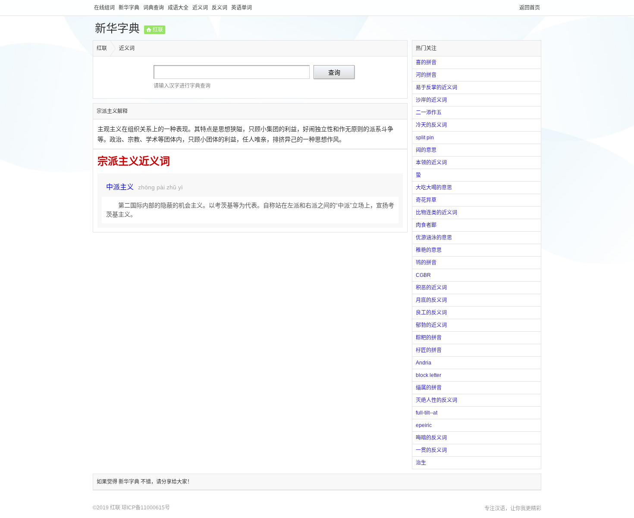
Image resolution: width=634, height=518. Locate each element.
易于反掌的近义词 (436, 88)
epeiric (424, 425)
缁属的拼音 (429, 388)
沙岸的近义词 (431, 100)
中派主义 (120, 187)
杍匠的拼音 (429, 350)
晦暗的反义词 (431, 438)
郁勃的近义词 (431, 325)
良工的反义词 (431, 313)
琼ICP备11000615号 (146, 508)
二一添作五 (429, 113)
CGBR (423, 275)
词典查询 (154, 8)
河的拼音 (426, 75)
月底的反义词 (431, 300)
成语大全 (179, 8)
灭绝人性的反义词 (436, 400)
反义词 (220, 8)
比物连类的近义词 (436, 213)
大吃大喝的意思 (434, 188)
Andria (423, 363)
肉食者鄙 (426, 225)
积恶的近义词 (431, 288)
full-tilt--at (426, 413)
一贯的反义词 (431, 450)
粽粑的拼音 (429, 338)
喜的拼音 (426, 63)
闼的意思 (426, 150)
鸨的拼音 (426, 263)
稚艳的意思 (429, 250)
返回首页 (529, 8)
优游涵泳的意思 (434, 238)
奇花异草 (426, 200)
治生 (421, 463)
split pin (425, 138)
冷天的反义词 (431, 125)
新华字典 (130, 8)
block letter (428, 375)
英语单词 (241, 8)
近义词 (200, 8)
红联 (158, 30)
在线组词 (105, 8)
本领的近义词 (431, 163)
